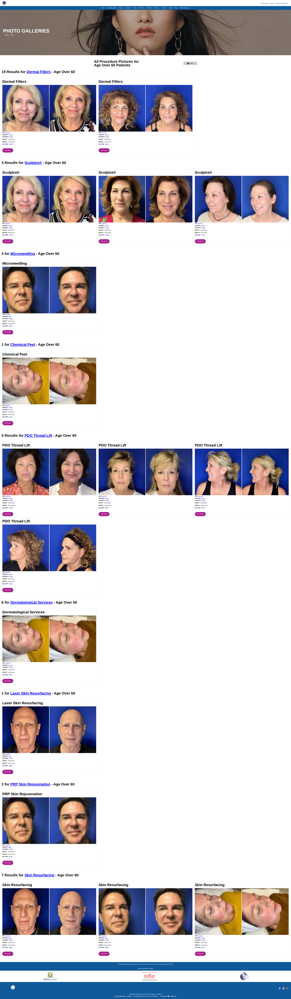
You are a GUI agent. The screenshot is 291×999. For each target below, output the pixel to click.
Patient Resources (185, 8)
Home (103, 8)
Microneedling (22, 254)
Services (128, 8)
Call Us (272, 3)
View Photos (7, 150)
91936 (107, 144)
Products (141, 8)
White (11, 136)
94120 (203, 235)
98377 (107, 507)
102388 (107, 235)
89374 (10, 417)
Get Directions (264, 3)
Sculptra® (33, 163)
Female (10, 134)
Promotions (149, 8)
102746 (11, 144)
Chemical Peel (22, 345)
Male (9, 316)
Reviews (156, 8)
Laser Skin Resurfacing (30, 693)
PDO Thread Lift (38, 435)
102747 (11, 235)
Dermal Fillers (39, 72)
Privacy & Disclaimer (120, 996)
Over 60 (8, 132)
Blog (176, 8)
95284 (10, 326)
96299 (10, 765)
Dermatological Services (31, 602)
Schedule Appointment (281, 3)
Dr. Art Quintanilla (111, 8)
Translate (163, 8)
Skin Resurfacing (39, 875)
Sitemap (129, 996)
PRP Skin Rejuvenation (30, 784)
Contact (171, 8)
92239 (10, 583)
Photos (135, 8)
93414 (203, 507)
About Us (121, 8)
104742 (11, 507)
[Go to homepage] (129, 3)
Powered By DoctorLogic (168, 996)
